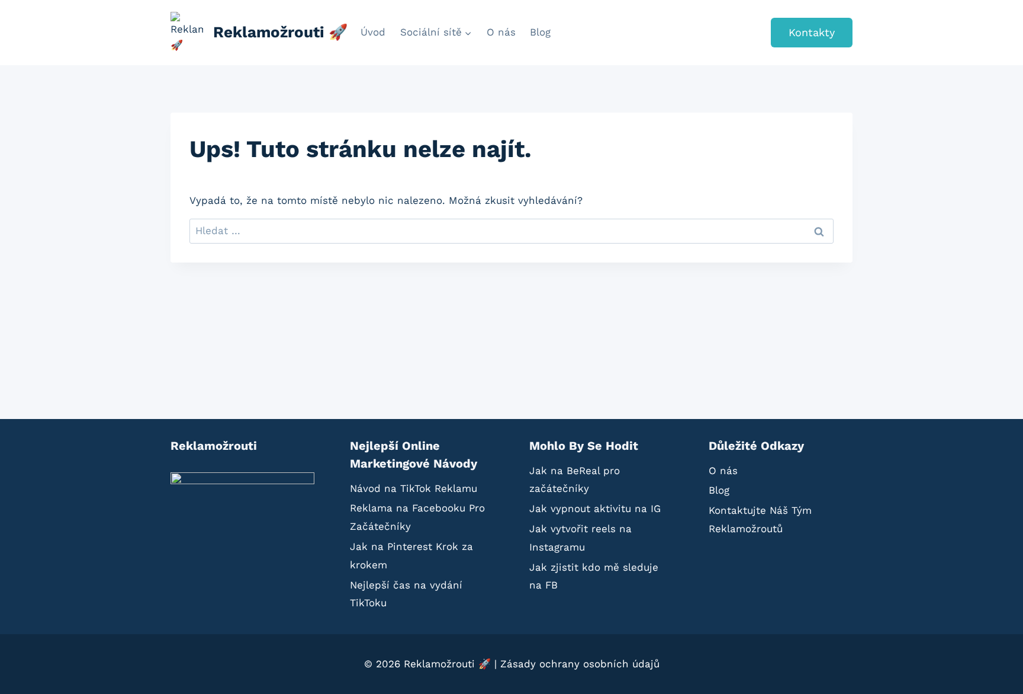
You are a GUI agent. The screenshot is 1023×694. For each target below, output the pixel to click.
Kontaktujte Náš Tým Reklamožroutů (760, 519)
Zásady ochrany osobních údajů (580, 664)
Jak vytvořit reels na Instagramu (580, 538)
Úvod (373, 32)
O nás (501, 32)
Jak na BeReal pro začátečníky (574, 480)
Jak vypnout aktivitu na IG (595, 508)
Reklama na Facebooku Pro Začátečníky (417, 517)
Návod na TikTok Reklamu (413, 488)
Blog (540, 32)
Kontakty (812, 32)
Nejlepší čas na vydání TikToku (406, 594)
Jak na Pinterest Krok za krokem (411, 556)
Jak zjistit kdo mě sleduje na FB (593, 576)
